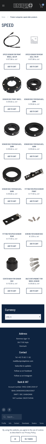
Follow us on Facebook (23, 371)
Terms (42, 423)
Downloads (25, 423)
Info (10, 423)
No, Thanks (29, 439)
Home (3, 17)
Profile (4, 423)
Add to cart (12, 67)
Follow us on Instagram (23, 376)
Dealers (34, 423)
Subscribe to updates (23, 366)
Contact (16, 423)
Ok (15, 439)
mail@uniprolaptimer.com (23, 361)
